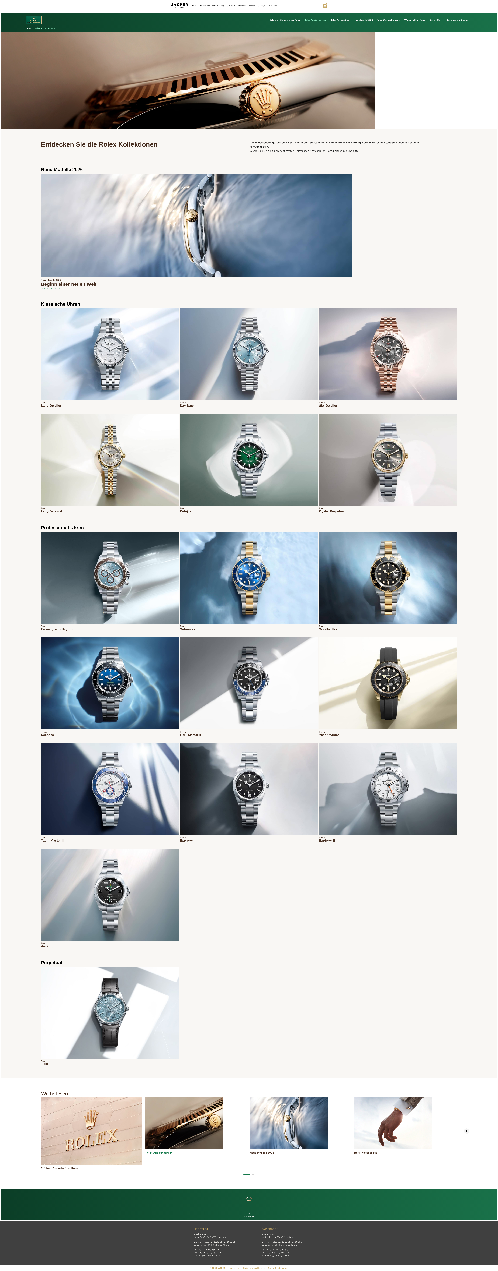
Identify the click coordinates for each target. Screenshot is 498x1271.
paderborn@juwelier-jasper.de (276, 1255)
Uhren (252, 6)
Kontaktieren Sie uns (457, 20)
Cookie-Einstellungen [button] (278, 1268)
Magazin (273, 6)
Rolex (193, 6)
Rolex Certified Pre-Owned (211, 6)
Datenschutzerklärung (254, 1268)
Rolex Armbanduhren (315, 20)
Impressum (234, 1268)
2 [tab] (253, 1174)
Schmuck (231, 6)
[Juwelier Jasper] (179, 5)
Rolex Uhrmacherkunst (388, 20)
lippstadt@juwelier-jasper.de (207, 1255)
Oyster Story (436, 20)
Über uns (262, 6)
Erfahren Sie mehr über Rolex (285, 20)
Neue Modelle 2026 (363, 20)
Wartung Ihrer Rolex (415, 20)
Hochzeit (242, 6)
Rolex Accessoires (339, 20)
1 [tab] (246, 1174)
